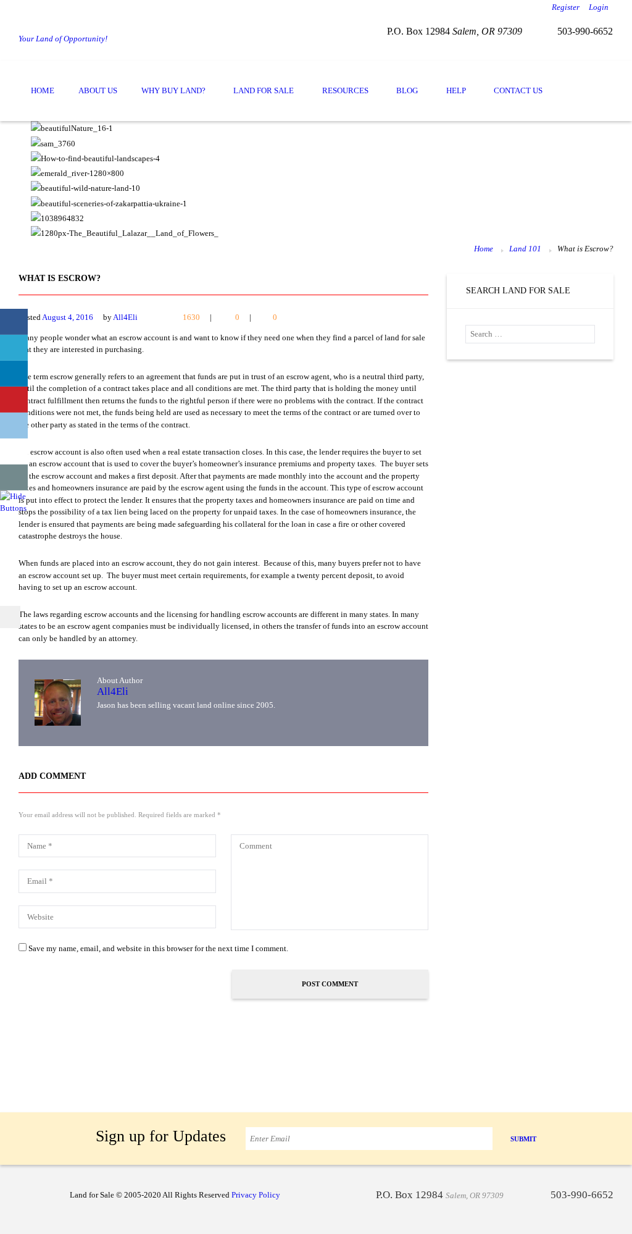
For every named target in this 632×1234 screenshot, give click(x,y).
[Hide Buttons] (15, 496)
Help (456, 90)
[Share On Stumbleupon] (14, 451)
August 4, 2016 (67, 317)
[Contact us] (14, 477)
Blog (407, 90)
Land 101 (525, 248)
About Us (97, 90)
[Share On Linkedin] (14, 374)
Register (566, 7)
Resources (345, 90)
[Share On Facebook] (14, 322)
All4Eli (125, 317)
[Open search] (600, 80)
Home (42, 90)
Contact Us (518, 90)
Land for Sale (263, 90)
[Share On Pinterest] (14, 400)
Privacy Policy (255, 1194)
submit (523, 1139)
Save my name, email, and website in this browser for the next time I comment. (158, 948)
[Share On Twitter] (14, 348)
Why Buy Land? (173, 90)
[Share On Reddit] (14, 426)
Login (599, 7)
